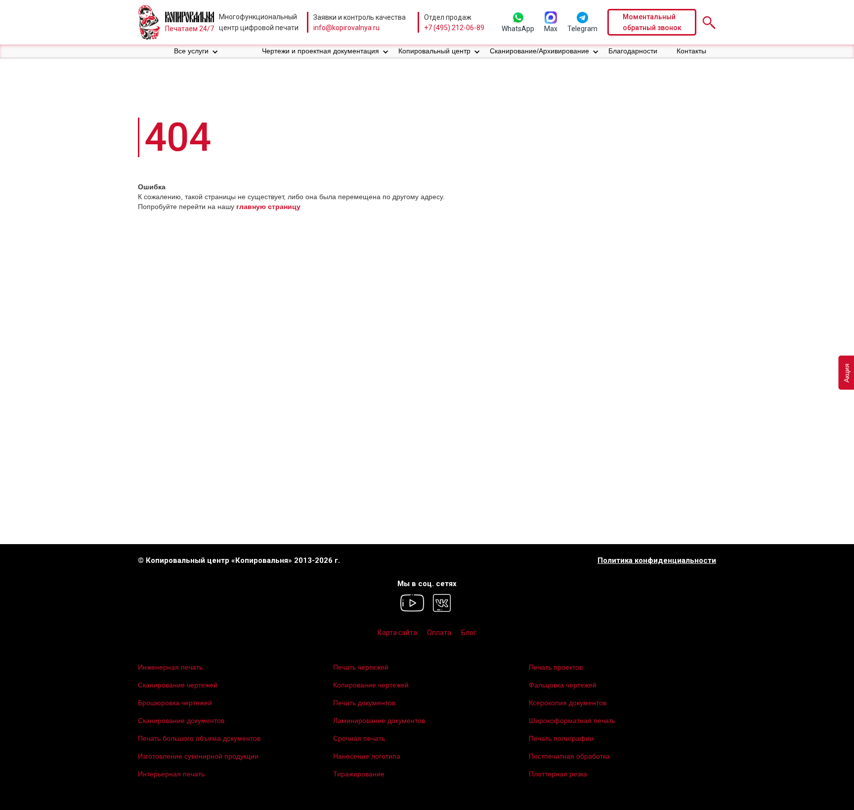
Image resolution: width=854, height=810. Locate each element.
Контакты (691, 51)
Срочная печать (359, 738)
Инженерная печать (170, 667)
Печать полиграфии (561, 738)
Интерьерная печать (171, 774)
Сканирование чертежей (177, 685)
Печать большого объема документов (199, 738)
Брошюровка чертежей (175, 703)
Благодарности (632, 51)
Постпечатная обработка (569, 756)
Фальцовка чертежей (563, 685)
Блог (468, 633)
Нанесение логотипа (366, 756)
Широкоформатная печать (572, 721)
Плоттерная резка (558, 774)
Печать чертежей (360, 667)
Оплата (439, 633)
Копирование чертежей (371, 685)
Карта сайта (397, 633)
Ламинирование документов (379, 721)
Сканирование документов (181, 721)
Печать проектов (556, 667)
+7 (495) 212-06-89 (454, 28)
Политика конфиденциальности (657, 560)
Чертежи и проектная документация (320, 51)
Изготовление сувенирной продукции (198, 756)
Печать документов (364, 703)
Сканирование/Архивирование (539, 51)
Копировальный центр (434, 51)
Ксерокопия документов (567, 703)
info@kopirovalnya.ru (346, 28)
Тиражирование (358, 774)
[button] (196, 51)
